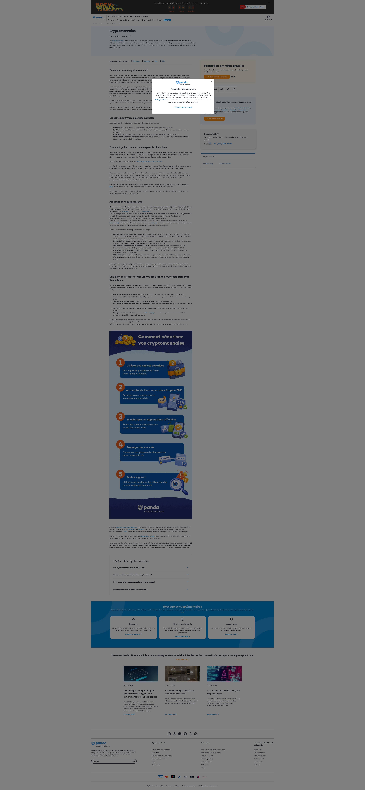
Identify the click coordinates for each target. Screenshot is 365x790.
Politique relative (161, 100)
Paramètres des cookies (183, 107)
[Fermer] (211, 81)
